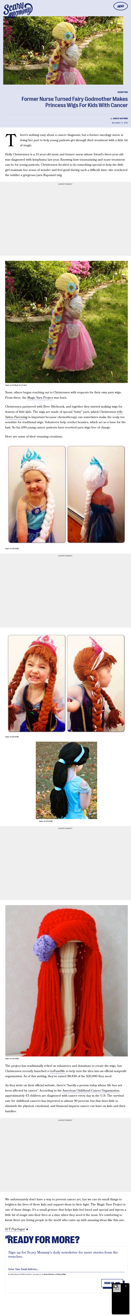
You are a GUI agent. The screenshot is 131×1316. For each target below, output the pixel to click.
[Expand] (115, 1286)
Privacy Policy (61, 1274)
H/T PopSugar (15, 1229)
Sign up (109, 1283)
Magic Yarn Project (40, 398)
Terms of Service (49, 1274)
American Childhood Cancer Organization (90, 1090)
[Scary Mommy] (18, 10)
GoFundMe (57, 1071)
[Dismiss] (125, 1286)
